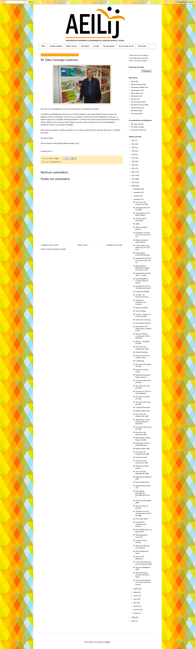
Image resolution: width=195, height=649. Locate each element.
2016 (133, 162)
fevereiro (136, 610)
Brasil (133, 81)
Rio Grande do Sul (126, 46)
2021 (133, 144)
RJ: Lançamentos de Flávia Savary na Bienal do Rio (142, 329)
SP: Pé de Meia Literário (141, 323)
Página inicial (82, 245)
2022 (133, 140)
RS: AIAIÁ (136, 224)
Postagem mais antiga (114, 245)
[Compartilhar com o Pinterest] (75, 158)
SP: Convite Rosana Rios (141, 407)
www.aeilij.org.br (135, 58)
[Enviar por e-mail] (64, 158)
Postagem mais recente (49, 245)
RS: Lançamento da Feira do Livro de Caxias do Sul (142, 260)
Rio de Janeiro (109, 46)
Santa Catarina (136, 108)
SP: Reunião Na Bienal (141, 482)
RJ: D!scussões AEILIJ (140, 519)
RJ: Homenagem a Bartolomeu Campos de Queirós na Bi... (141, 268)
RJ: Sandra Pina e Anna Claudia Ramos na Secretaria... (141, 422)
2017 (133, 158)
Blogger (107, 642)
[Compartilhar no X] (69, 158)
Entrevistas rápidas (138, 87)
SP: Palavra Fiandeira (140, 308)
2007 (133, 621)
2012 (133, 175)
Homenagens (136, 90)
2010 (133, 182)
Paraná (96, 46)
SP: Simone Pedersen (138, 130)
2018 (133, 154)
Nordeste (85, 46)
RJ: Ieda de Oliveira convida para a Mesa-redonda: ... (142, 336)
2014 (133, 168)
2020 (133, 147)
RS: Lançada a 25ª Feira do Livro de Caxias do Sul (142, 235)
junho (135, 596)
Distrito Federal (56, 46)
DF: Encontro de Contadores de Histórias (139, 524)
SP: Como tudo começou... (142, 320)
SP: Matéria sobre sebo (141, 411)
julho (135, 592)
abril (135, 603)
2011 (133, 179)
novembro (137, 192)
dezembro (137, 189)
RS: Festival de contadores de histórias (139, 302)
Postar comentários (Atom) (56, 249)
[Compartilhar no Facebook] (72, 158)
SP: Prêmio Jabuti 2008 (141, 449)
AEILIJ (43, 46)
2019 (133, 151)
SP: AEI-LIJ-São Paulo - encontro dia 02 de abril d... (141, 575)
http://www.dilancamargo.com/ (66, 143)
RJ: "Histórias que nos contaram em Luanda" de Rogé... (142, 514)
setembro (137, 199)
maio (135, 599)
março (135, 606)
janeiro (136, 613)
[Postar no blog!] (67, 158)
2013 (133, 172)
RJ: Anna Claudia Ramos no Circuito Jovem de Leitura (142, 582)
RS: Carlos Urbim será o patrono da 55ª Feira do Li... (141, 248)
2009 (133, 186)
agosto (136, 589)
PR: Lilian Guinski (137, 124)
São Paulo (142, 46)
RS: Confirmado (138, 361)
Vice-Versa (135, 114)
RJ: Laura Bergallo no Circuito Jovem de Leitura (140, 281)
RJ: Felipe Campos (137, 127)
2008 (133, 617)
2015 (133, 165)
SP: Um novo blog (139, 311)
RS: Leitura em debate (141, 292)
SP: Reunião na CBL (140, 457)
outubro (136, 196)
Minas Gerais (72, 46)
